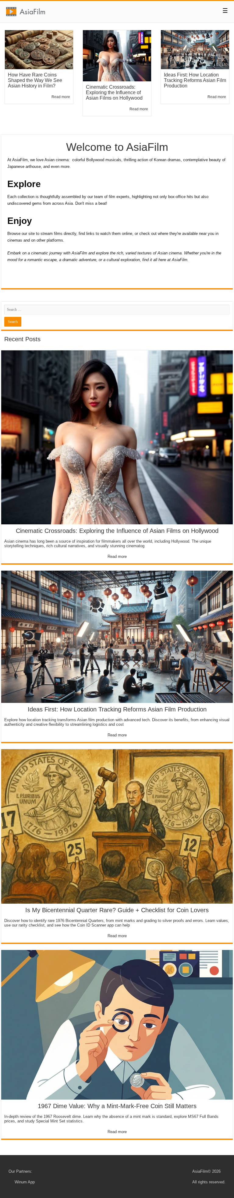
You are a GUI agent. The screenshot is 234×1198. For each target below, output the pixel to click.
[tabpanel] (39, 78)
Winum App (25, 1182)
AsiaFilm (200, 1171)
